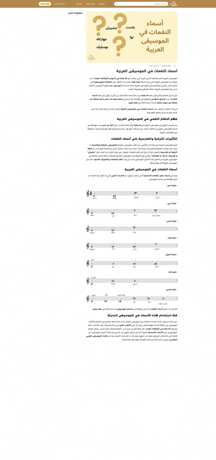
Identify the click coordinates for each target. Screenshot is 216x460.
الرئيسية (101, 4)
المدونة (79, 4)
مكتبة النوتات (90, 4)
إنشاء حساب (44, 3)
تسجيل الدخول (59, 3)
